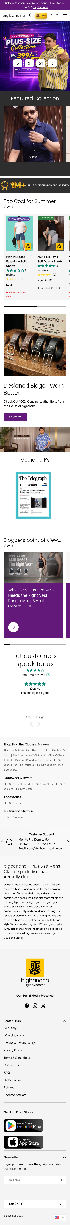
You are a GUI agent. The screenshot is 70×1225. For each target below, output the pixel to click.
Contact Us (11, 1065)
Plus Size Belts (12, 803)
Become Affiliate (15, 1095)
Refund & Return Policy (19, 1043)
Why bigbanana (14, 1035)
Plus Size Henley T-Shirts (27, 755)
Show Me (15, 416)
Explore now (40, 7)
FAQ (7, 1072)
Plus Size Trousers (23, 765)
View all (9, 206)
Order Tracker (13, 1080)
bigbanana (17, 1216)
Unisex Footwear (14, 817)
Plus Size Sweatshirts (16, 784)
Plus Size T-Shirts (14, 750)
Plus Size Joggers (46, 765)
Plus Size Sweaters (42, 784)
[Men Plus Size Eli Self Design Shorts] (51, 233)
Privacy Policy (13, 1050)
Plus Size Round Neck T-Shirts (33, 760)
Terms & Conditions (17, 1057)
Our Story (10, 1028)
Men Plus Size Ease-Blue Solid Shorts (16, 261)
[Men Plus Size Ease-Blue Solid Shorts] (19, 233)
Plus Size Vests (23, 789)
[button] (57, 15)
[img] (35, 670)
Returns (9, 1087)
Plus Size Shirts (35, 750)
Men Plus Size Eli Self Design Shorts (50, 259)
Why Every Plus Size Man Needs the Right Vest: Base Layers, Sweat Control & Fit (31, 598)
